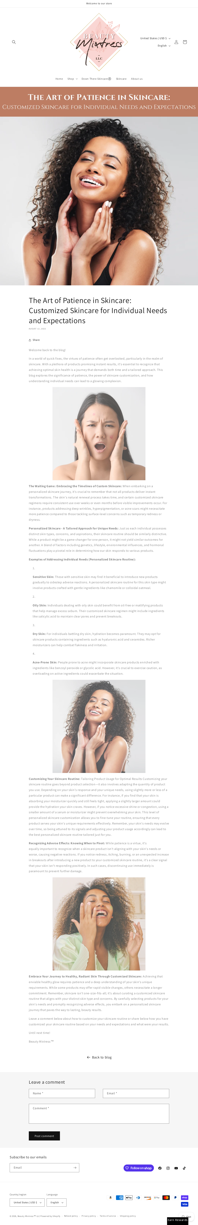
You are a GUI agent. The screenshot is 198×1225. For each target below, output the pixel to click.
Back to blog (102, 1057)
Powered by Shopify (50, 1216)
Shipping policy (128, 1216)
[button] (14, 42)
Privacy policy (89, 1216)
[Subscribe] (75, 1167)
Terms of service (108, 1216)
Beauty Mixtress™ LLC (29, 1216)
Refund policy (71, 1216)
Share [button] (36, 340)
